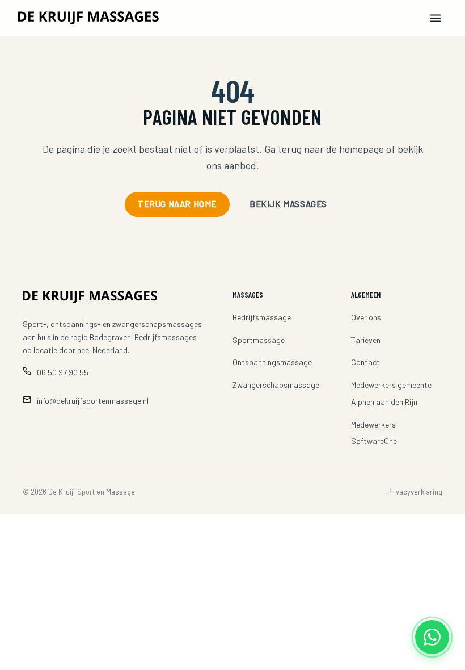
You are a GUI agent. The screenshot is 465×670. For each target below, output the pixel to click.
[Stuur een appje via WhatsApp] (432, 637)
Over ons (366, 317)
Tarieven (366, 340)
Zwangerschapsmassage (275, 385)
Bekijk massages (288, 204)
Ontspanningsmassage (272, 362)
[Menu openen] (435, 18)
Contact (365, 362)
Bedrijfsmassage (261, 317)
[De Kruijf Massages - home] (118, 18)
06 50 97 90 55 (62, 372)
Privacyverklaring (414, 491)
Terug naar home (177, 204)
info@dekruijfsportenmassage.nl (93, 400)
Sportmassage (258, 340)
